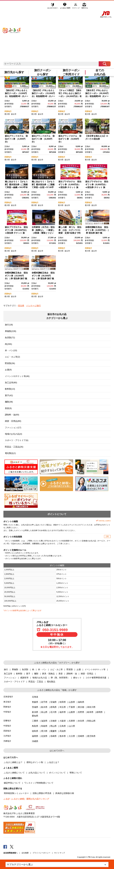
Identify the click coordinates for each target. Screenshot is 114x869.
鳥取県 (35, 726)
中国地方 (7, 726)
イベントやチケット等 (95, 669)
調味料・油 (71, 673)
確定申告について (12, 783)
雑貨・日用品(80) (13, 421)
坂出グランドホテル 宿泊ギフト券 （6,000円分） (43, 139)
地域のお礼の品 (39, 677)
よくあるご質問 (65, 5)
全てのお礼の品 (99, 72)
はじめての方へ (52, 5)
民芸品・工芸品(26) (14, 447)
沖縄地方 (7, 741)
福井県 (63, 712)
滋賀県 (44, 721)
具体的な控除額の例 (64, 793)
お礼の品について (36, 772)
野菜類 (69, 669)
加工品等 (8, 673)
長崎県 (53, 736)
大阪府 (63, 721)
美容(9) (8, 408)
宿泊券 (21, 305)
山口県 (72, 726)
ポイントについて (57, 772)
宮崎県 (81, 736)
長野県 (81, 712)
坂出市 (13, 114)
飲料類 (19, 673)
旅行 (6, 669)
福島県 (81, 702)
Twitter (12, 846)
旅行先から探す (14, 72)
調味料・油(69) (12, 414)
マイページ (76, 5)
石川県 (53, 712)
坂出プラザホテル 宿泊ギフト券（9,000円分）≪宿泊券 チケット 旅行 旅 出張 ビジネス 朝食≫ (96, 187)
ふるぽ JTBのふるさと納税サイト (11, 27)
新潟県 (35, 712)
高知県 (63, 731)
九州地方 (7, 736)
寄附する (84, 5)
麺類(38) (9, 402)
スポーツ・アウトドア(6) (16, 440)
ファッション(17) (13, 427)
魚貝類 (25, 669)
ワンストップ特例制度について (38, 783)
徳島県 (35, 731)
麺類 (36, 673)
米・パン (42, 669)
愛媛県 (53, 731)
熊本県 (63, 736)
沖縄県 (35, 741)
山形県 (72, 702)
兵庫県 (72, 721)
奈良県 (81, 721)
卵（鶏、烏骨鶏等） (60, 677)
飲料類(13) (10, 389)
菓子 (28, 673)
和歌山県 (91, 721)
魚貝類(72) (10, 337)
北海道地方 (8, 696)
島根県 (44, 726)
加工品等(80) (11, 382)
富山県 (44, 712)
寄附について (75, 772)
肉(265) (8, 344)
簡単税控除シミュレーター (16, 793)
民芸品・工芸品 (35, 681)
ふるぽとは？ (53, 762)
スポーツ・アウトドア (14, 681)
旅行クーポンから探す (42, 72)
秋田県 (63, 702)
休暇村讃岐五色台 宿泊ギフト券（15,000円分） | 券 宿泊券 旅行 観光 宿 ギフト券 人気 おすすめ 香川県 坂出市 (16, 278)
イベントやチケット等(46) (17, 376)
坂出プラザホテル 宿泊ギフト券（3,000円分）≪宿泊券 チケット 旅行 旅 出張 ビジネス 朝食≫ (69, 187)
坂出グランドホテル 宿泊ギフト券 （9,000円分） (69, 139)
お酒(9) (8, 369)
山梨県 (72, 712)
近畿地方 (7, 720)
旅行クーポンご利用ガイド (71, 72)
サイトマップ (59, 853)
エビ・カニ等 (56, 669)
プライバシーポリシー (41, 853)
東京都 (81, 707)
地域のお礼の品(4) (13, 434)
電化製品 (51, 681)
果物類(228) (10, 331)
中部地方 (7, 712)
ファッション (10, 677)
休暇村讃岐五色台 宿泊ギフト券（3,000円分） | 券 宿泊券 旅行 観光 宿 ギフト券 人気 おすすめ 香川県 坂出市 (97, 233)
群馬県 (53, 707)
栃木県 (44, 707)
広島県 (63, 726)
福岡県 (35, 736)
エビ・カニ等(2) (12, 357)
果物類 (15, 669)
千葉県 (72, 707)
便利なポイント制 (34, 762)
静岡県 (99, 712)
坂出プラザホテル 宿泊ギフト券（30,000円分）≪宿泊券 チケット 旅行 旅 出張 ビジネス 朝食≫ (16, 233)
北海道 (35, 697)
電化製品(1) (10, 453)
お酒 (79, 669)
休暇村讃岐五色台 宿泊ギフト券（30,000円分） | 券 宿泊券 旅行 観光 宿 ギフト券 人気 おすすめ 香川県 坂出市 (43, 278)
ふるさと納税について (14, 772)
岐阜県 (90, 712)
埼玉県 (63, 707)
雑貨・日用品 (87, 673)
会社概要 (25, 853)
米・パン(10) (11, 350)
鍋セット (77, 677)
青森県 (35, 702)
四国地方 (8, 111)
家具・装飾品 (48, 673)
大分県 (72, 736)
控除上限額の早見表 (42, 793)
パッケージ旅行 (33, 305)
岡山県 (53, 726)
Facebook (5, 846)
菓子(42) (9, 395)
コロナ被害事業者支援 (96, 677)
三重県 (35, 721)
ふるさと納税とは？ (13, 762)
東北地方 (7, 702)
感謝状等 (24, 677)
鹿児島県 (91, 736)
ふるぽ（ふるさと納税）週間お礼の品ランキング (26, 799)
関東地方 (7, 707)
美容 (60, 673)
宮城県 (53, 702)
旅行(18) (9, 324)
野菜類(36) (10, 363)
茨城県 (35, 707)
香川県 (7, 114)
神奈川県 (91, 707)
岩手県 (44, 702)
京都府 (53, 721)
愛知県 (35, 716)
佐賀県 (44, 736)
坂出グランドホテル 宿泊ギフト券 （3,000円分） (16, 139)
